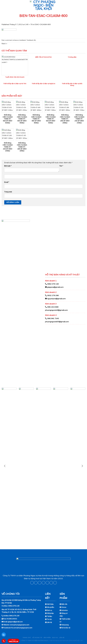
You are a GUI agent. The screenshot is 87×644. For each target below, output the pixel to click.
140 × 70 (28, 24)
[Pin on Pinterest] (47, 582)
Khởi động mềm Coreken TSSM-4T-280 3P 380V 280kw (65, 119)
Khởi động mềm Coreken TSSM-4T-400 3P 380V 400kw (36, 119)
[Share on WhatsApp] (32, 582)
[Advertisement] (43, 629)
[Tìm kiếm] (84, 5)
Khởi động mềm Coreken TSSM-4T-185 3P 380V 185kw (22, 147)
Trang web (8, 192)
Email (6, 182)
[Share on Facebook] (36, 582)
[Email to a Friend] (43, 582)
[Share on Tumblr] (55, 582)
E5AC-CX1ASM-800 (43, 24)
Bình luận (8, 166)
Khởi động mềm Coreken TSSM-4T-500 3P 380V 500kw (51, 119)
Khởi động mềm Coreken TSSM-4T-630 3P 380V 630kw (8, 119)
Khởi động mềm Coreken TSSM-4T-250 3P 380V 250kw (79, 119)
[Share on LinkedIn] (51, 582)
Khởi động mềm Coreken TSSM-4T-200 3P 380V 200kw (8, 147)
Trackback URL (31, 40)
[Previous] (5, 466)
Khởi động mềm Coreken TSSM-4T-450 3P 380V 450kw (22, 119)
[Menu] (3, 5)
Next (4, 44)
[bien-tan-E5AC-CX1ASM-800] (9, 32)
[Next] (82, 466)
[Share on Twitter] (39, 582)
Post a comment (7, 40)
